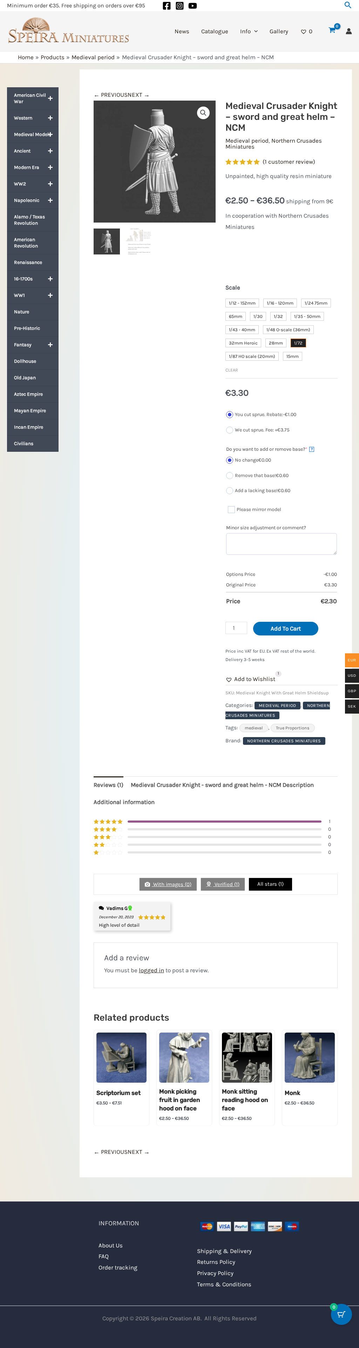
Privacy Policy (215, 1272)
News (182, 31)
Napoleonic (26, 200)
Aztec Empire (28, 394)
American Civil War (30, 98)
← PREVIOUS (111, 94)
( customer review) (289, 161)
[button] (348, 5)
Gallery (279, 31)
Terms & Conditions (224, 1284)
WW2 (20, 184)
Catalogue (214, 31)
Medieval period (247, 140)
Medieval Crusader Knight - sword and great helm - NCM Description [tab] (222, 784)
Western (23, 118)
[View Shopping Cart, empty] (332, 31)
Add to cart (286, 628)
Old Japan (25, 378)
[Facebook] (166, 5)
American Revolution (26, 243)
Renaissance (28, 262)
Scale (232, 287)
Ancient (22, 151)
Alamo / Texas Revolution (29, 220)
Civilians (23, 444)
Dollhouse (25, 361)
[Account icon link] (349, 31)
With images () (171, 884)
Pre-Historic (27, 328)
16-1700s (23, 279)
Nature (21, 312)
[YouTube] (192, 5)
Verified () (226, 884)
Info (245, 31)
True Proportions (293, 728)
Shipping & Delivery (224, 1250)
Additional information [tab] (124, 801)
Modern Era (26, 167)
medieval (254, 728)
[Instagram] (179, 5)
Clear (231, 370)
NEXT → (139, 94)
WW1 (19, 295)
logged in (151, 970)
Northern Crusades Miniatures (273, 143)
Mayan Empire (30, 411)
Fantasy (23, 345)
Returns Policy (216, 1261)
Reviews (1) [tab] (108, 784)
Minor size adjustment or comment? (266, 528)
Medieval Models (32, 134)
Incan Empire (28, 427)
